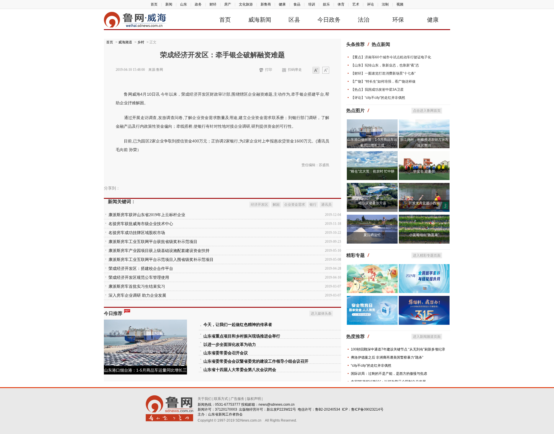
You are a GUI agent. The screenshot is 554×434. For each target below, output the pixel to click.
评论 (370, 4)
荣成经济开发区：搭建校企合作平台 (140, 268)
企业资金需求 (294, 205)
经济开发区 (259, 205)
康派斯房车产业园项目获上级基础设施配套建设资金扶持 (158, 250)
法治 (363, 19)
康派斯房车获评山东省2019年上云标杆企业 (146, 215)
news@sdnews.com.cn (277, 405)
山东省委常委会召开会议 (225, 353)
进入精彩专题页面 (427, 255)
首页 (154, 4)
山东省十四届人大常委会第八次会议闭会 (239, 370)
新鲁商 (266, 4)
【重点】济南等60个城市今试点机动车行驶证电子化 (391, 57)
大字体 (325, 71)
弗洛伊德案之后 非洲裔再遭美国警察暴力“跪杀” (387, 357)
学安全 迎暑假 (424, 171)
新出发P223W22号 (281, 409)
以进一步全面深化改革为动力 (229, 344)
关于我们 (205, 399)
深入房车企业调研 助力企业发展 (137, 295)
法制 (385, 4)
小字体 (315, 71)
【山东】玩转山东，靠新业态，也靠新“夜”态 (385, 65)
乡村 (140, 42)
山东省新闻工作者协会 (225, 414)
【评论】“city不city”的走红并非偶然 (378, 98)
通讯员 (326, 205)
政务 (198, 4)
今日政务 (328, 19)
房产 (227, 4)
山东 (183, 4)
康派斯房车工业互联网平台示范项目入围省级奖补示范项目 (161, 259)
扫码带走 (295, 70)
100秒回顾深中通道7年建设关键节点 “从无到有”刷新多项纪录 (398, 349)
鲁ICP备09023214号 (367, 409)
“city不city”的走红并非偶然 (371, 365)
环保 (398, 19)
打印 (268, 70)
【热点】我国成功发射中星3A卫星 (377, 90)
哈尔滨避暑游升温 (372, 203)
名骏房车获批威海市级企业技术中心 (140, 224)
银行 (313, 205)
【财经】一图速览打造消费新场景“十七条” (383, 73)
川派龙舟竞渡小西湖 (424, 203)
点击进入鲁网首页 (427, 111)
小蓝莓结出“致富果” (424, 235)
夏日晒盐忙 (372, 235)
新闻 (168, 4)
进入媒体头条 (321, 313)
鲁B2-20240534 (327, 409)
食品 (296, 4)
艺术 (355, 4)
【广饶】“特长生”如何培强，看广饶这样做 (383, 81)
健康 (282, 4)
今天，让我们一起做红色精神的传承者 (237, 324)
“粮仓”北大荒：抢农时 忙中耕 (372, 171)
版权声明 (254, 399)
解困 (276, 205)
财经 (212, 4)
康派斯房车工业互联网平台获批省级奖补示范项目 (152, 242)
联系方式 (221, 399)
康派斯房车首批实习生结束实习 (136, 286)
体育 (341, 4)
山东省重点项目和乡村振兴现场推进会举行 (241, 336)
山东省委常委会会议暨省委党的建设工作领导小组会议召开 (255, 361)
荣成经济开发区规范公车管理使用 (138, 277)
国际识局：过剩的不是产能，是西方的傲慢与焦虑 (389, 374)
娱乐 (326, 4)
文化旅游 (246, 4)
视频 (399, 4)
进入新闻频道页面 (427, 337)
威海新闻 (259, 19)
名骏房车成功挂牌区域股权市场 (136, 233)
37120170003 (226, 409)
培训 (311, 4)
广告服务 (237, 399)
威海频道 (125, 42)
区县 (294, 19)
